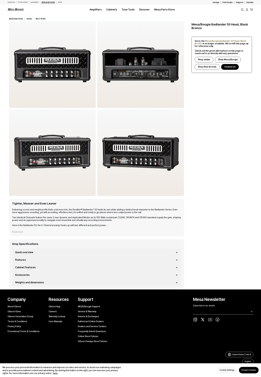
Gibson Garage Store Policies (92, 341)
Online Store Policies (88, 336)
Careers (53, 311)
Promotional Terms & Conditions (24, 331)
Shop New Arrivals (207, 66)
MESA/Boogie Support (89, 306)
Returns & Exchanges (88, 316)
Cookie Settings (227, 370)
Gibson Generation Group (20, 316)
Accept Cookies (248, 370)
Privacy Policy (14, 326)
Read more (17, 232)
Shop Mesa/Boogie (228, 59)
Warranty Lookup (57, 316)
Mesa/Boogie (16, 19)
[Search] (242, 9)
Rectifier (41, 19)
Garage (216, 2)
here (55, 373)
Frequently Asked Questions (92, 331)
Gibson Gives (14, 311)
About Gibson (14, 306)
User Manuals (55, 321)
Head (29, 19)
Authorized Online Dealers (91, 321)
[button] (251, 9)
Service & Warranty (87, 311)
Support (239, 2)
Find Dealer (227, 2)
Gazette (249, 2)
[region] (130, 370)
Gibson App (54, 306)
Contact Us (230, 66)
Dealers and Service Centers (92, 326)
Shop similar (204, 59)
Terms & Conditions (17, 321)
